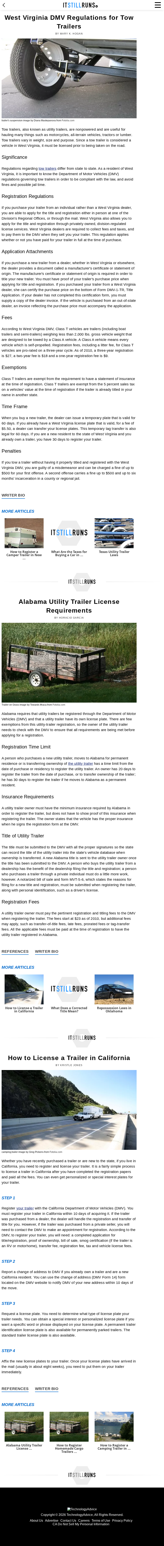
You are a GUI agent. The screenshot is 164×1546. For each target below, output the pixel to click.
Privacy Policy (122, 1520)
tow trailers (47, 169)
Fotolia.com (68, 120)
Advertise (51, 1520)
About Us (36, 1520)
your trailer (25, 1208)
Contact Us (68, 1520)
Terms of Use (101, 1520)
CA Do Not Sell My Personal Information (81, 1524)
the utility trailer (80, 764)
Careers (84, 1520)
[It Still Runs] (80, 5)
